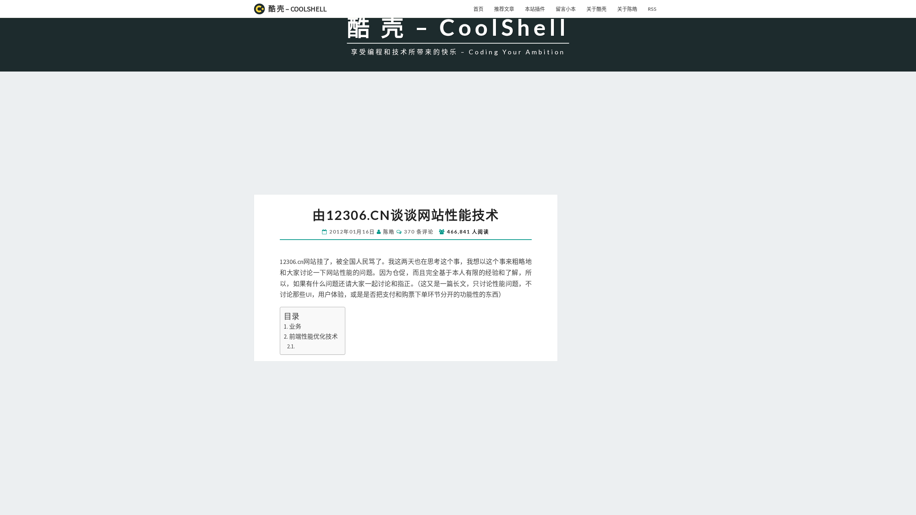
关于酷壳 (596, 9)
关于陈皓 (627, 9)
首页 (478, 9)
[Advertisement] (458, 141)
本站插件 (535, 9)
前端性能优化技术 (313, 336)
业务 (295, 326)
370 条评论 (419, 232)
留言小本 (566, 9)
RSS (652, 9)
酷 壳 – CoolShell (297, 8)
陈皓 (389, 232)
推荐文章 (504, 9)
